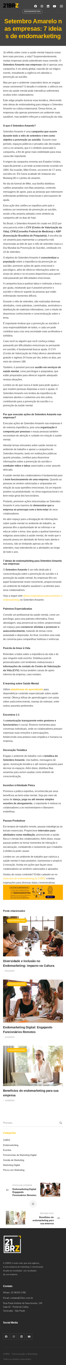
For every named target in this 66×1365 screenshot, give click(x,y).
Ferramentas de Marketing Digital (19, 1155)
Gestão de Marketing (13, 1160)
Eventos (7, 1150)
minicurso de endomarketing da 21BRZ (24, 878)
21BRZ (6, 1140)
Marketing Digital (11, 1165)
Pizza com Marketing (13, 1170)
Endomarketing (17, 921)
